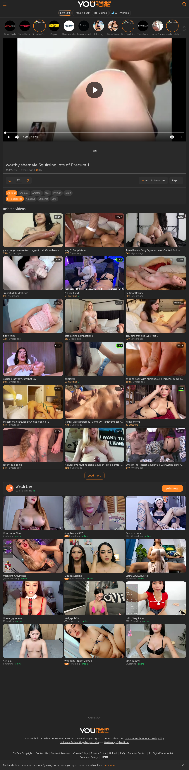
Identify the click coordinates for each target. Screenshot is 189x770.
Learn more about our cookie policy (144, 738)
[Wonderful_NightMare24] (94, 644)
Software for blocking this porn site (79, 742)
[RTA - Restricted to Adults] (105, 757)
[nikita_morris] (156, 405)
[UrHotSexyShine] (156, 602)
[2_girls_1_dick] (95, 277)
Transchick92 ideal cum (15, 292)
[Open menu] (4, 4)
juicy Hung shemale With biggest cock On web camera (32, 250)
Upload (113, 753)
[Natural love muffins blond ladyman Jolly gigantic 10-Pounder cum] (95, 448)
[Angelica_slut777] (94, 517)
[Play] (94, 90)
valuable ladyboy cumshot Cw (19, 378)
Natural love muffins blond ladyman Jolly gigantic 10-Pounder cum (94, 464)
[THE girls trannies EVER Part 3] (156, 320)
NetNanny (109, 742)
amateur (36, 192)
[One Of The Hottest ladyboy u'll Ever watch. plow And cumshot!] (156, 448)
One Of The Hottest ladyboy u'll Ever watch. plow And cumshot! (155, 464)
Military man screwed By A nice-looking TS (26, 421)
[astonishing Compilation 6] (95, 320)
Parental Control (137, 753)
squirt (68, 192)
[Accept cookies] (182, 765)
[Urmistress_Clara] (33, 517)
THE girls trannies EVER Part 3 (142, 335)
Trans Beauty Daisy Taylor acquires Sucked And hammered (154, 250)
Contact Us (42, 753)
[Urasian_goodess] (33, 602)
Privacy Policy (98, 753)
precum (57, 192)
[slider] (94, 132)
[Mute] (17, 137)
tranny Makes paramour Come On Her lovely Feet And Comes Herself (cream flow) (94, 421)
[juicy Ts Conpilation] (95, 234)
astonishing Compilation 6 (79, 335)
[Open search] (184, 4)
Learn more (109, 765)
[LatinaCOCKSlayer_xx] (156, 559)
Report (176, 180)
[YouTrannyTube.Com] (94, 4)
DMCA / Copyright (23, 753)
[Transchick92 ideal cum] (33, 277)
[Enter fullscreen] (180, 137)
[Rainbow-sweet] (156, 517)
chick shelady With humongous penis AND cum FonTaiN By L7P (155, 378)
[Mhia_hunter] (156, 644)
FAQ (122, 753)
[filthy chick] (33, 320)
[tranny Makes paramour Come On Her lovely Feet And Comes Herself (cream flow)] (95, 405)
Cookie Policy (80, 753)
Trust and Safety (89, 757)
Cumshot (43, 198)
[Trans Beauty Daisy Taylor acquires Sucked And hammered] (156, 234)
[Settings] (172, 137)
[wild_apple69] (94, 602)
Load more (94, 475)
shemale (24, 192)
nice (47, 192)
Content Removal (60, 753)
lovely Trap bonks (12, 464)
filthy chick (9, 335)
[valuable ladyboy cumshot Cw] (33, 362)
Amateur (30, 198)
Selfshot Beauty (134, 292)
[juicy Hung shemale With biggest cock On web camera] (33, 234)
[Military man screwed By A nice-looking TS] (33, 405)
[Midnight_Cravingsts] (33, 559)
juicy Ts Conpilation (75, 250)
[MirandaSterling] (94, 559)
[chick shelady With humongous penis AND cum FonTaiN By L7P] (156, 362)
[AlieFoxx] (33, 644)
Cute (54, 198)
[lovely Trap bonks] (33, 448)
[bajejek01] (95, 362)
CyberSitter (122, 742)
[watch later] (8, 218)
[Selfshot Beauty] (156, 277)
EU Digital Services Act (161, 753)
